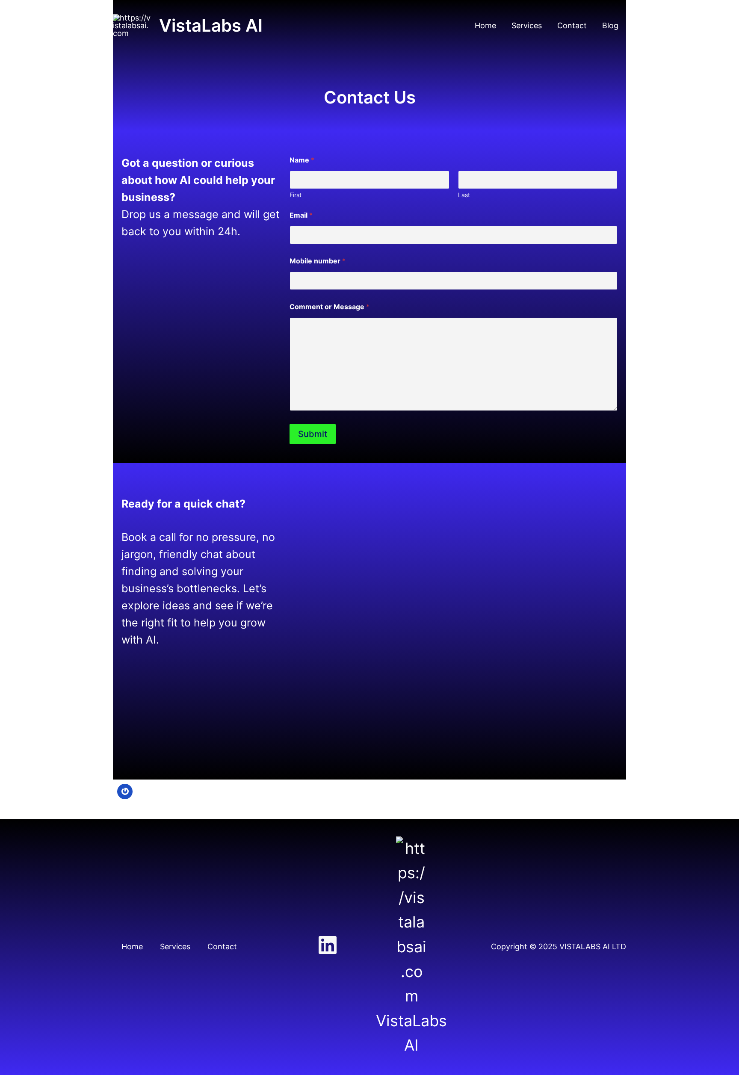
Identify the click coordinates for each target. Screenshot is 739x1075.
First (296, 194)
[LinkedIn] (327, 945)
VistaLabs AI (211, 25)
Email (301, 215)
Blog (610, 25)
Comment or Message (330, 307)
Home (485, 25)
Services (526, 25)
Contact (572, 25)
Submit (312, 434)
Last (464, 194)
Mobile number (318, 261)
